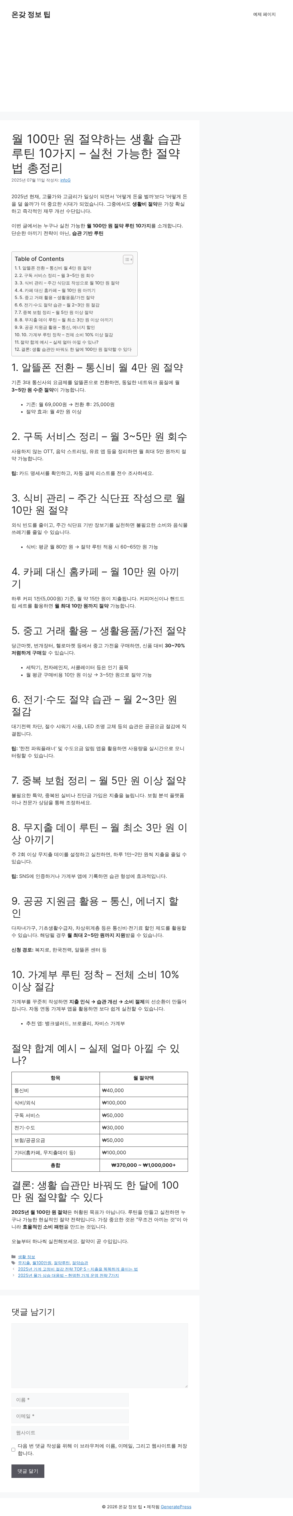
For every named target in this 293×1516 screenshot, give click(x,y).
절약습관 (80, 1262)
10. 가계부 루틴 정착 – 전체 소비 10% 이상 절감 (67, 334)
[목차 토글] (125, 259)
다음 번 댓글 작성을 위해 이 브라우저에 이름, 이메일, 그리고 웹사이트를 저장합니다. (102, 1449)
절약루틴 (62, 1262)
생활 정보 (26, 1256)
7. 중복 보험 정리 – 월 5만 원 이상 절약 (56, 312)
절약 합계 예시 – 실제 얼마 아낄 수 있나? (59, 342)
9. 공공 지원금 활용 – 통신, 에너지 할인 (57, 327)
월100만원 (42, 1262)
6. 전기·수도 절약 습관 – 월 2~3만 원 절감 (59, 305)
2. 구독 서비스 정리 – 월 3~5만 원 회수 (56, 275)
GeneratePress (176, 1506)
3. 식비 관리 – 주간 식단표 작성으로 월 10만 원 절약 (69, 283)
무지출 (24, 1262)
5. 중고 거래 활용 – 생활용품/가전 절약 (56, 297)
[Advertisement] (146, 72)
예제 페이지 (264, 14)
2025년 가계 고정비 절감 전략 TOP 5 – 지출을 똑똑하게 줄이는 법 (78, 1269)
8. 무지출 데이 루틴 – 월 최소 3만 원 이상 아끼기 (66, 320)
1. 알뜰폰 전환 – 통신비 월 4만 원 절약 (54, 268)
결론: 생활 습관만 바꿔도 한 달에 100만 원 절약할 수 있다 (76, 349)
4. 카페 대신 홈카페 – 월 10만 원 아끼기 (57, 290)
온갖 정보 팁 (31, 14)
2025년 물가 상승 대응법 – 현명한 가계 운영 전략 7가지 (68, 1275)
